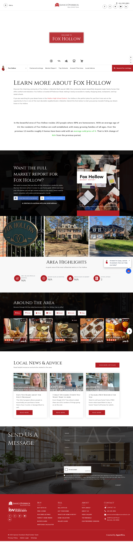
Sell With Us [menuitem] (62, 508)
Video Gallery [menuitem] (87, 514)
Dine (18, 313)
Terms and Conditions (110, 479)
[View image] (66, 236)
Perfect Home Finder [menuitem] (44, 518)
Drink (28, 313)
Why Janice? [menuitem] (86, 508)
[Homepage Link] (66, 5)
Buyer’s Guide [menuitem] (42, 521)
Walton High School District (57, 98)
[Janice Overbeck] (3, 68)
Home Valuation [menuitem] (64, 518)
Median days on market (81, 277)
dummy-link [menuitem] (62, 524)
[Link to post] (30, 382)
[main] (66, 218)
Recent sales (56, 277)
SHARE (24, 320)
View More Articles (107, 365)
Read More (24, 412)
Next (129, 331)
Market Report (51, 68)
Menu (11, 5)
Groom (72, 313)
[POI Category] (51, 61)
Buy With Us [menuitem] (41, 508)
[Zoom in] (130, 57)
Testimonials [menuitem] (86, 518)
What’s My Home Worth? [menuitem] (67, 514)
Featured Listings (36, 68)
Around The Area (76, 68)
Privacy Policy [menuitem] (13, 538)
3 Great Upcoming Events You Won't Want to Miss (66, 396)
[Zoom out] (130, 60)
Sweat (61, 313)
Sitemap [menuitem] (34, 538)
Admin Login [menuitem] (24, 538)
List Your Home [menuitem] (63, 511)
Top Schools (63, 68)
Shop (39, 313)
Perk (50, 313)
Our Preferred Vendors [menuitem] (90, 521)
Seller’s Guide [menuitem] (63, 521)
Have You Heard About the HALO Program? (28, 396)
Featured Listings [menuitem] (43, 514)
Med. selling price (28, 277)
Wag (82, 313)
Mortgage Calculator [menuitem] (45, 524)
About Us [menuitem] (85, 511)
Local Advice (90, 68)
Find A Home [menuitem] (41, 511)
